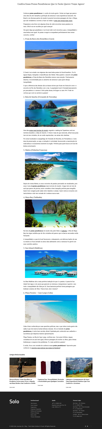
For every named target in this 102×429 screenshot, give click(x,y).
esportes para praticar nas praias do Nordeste (45, 348)
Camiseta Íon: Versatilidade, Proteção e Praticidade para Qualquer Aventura (51, 380)
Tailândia (64, 231)
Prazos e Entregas (35, 413)
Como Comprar (34, 405)
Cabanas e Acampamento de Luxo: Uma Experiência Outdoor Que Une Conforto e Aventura (78, 381)
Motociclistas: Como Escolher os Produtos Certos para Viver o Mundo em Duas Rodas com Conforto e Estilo (22, 381)
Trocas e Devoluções (35, 417)
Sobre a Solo (33, 415)
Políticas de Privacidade (36, 411)
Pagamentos (33, 407)
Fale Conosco (34, 403)
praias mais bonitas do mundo (38, 130)
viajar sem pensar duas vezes (63, 21)
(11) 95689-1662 (57, 403)
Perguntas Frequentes (36, 409)
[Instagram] (87, 426)
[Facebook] (85, 426)
